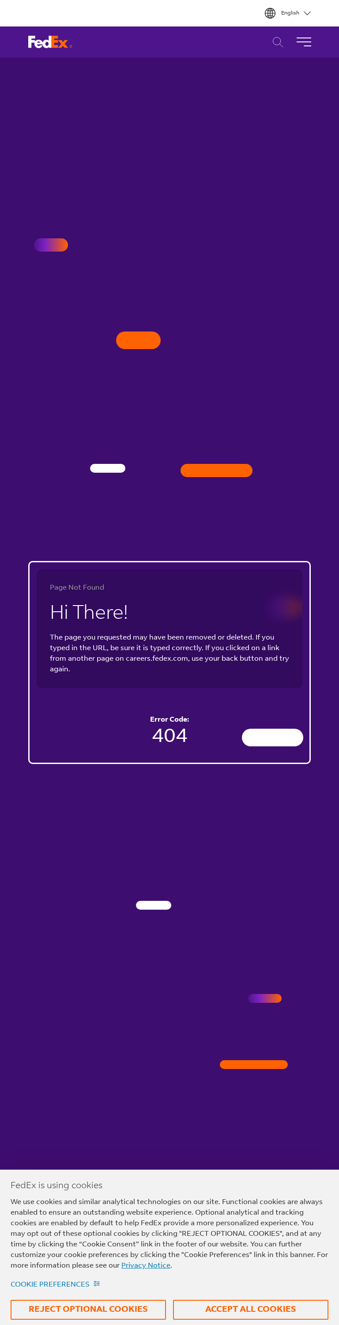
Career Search (275, 42)
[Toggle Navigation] (304, 42)
